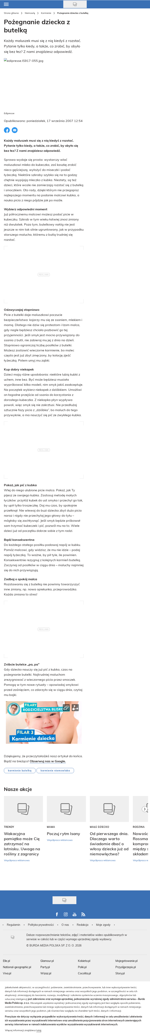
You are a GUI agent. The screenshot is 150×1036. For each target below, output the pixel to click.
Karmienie (46, 13)
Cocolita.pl (84, 973)
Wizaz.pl (45, 973)
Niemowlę (30, 13)
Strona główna (11, 13)
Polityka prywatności (41, 925)
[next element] (145, 841)
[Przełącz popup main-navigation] (6, 4)
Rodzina (139, 826)
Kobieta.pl (84, 961)
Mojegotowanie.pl (126, 961)
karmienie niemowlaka (55, 770)
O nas (65, 925)
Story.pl (120, 973)
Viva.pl (7, 973)
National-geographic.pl (17, 967)
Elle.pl (6, 961)
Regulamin (13, 925)
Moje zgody (103, 925)
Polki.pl (82, 967)
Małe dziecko (99, 826)
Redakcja (82, 925)
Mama (51, 826)
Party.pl (45, 967)
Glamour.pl (47, 961)
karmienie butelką (19, 770)
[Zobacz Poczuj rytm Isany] (66, 809)
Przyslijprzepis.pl (125, 967)
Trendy (9, 826)
